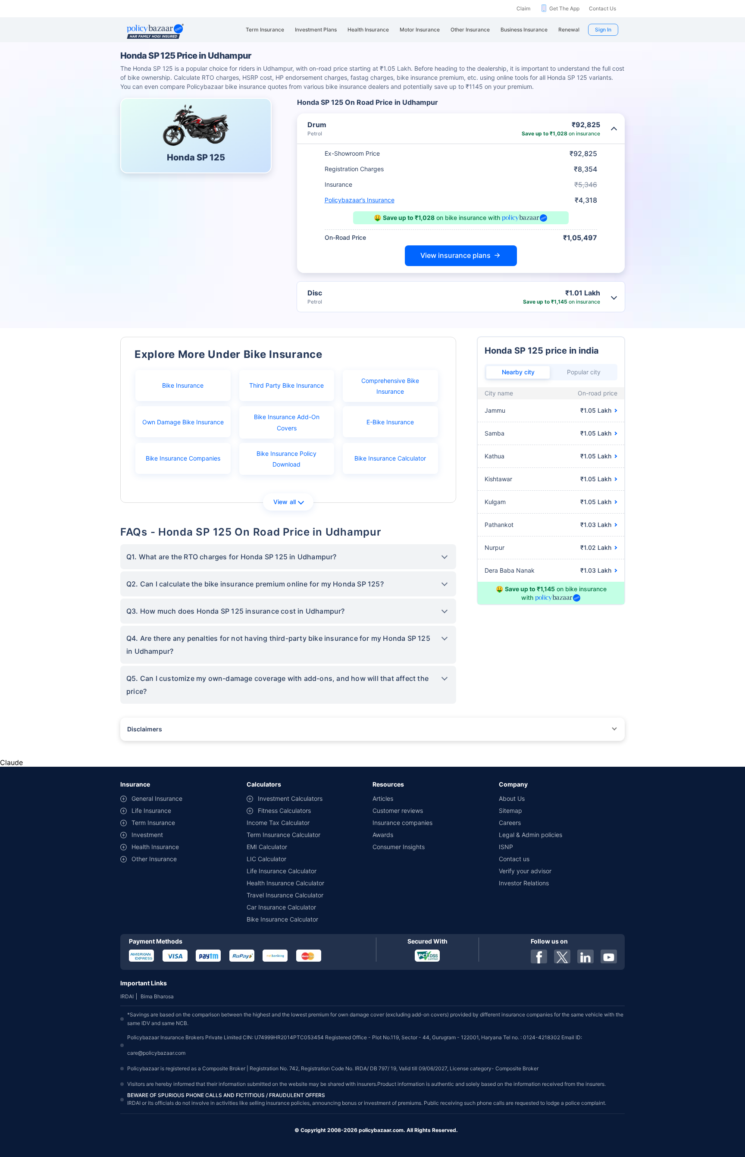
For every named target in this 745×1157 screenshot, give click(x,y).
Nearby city (518, 372)
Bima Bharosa (157, 996)
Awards (382, 834)
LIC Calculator (266, 858)
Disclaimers (144, 729)
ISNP (506, 846)
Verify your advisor (525, 871)
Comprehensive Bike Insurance (390, 386)
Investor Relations (524, 883)
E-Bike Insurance (390, 422)
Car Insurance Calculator (281, 907)
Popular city (584, 372)
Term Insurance (153, 822)
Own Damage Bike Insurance (183, 422)
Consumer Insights (398, 846)
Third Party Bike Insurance (286, 385)
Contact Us (602, 8)
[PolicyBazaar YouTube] (609, 956)
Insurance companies (402, 822)
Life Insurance (151, 810)
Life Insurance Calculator (281, 871)
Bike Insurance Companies (183, 458)
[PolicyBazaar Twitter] (562, 956)
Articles (382, 798)
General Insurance (156, 798)
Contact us (514, 858)
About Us (512, 798)
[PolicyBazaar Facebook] (539, 956)
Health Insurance (155, 846)
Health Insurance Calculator (285, 883)
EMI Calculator (267, 846)
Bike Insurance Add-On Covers (286, 422)
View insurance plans (455, 255)
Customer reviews (397, 810)
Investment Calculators (290, 798)
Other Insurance (154, 858)
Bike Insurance (182, 385)
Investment (147, 834)
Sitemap (510, 810)
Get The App (564, 8)
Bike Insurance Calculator (390, 458)
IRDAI (127, 996)
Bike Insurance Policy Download (286, 459)
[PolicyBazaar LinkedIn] (585, 956)
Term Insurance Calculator (283, 834)
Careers (510, 822)
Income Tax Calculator (278, 822)
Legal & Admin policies (530, 834)
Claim (523, 8)
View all (284, 501)
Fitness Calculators (284, 810)
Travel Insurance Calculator (285, 895)
